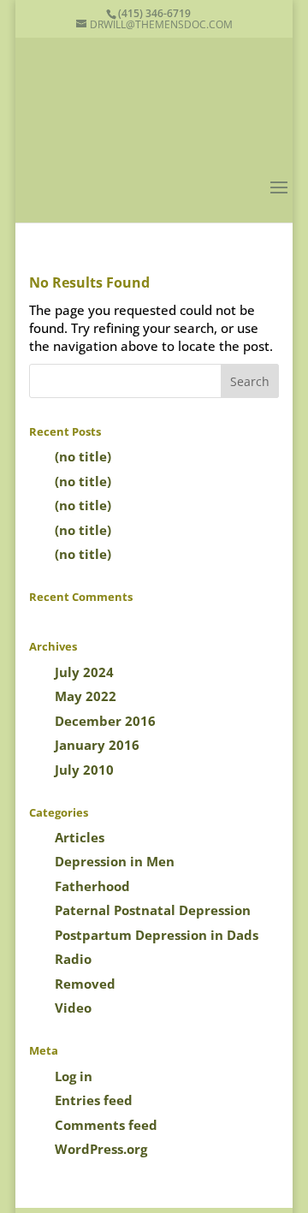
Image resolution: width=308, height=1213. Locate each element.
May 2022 (85, 696)
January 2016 (97, 744)
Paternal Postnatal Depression (153, 910)
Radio (73, 958)
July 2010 (84, 769)
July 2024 (84, 672)
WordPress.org (101, 1148)
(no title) (83, 456)
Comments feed (106, 1124)
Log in (73, 1076)
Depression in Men (115, 861)
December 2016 (105, 720)
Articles (79, 837)
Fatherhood (92, 886)
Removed (85, 983)
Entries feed (94, 1100)
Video (73, 1007)
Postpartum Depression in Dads (156, 934)
